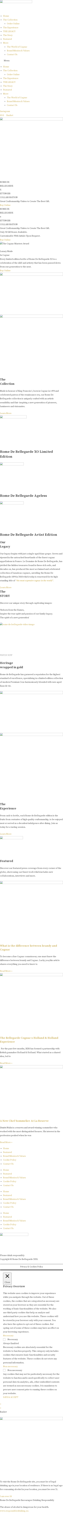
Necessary (12, 1339)
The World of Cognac (17, 47)
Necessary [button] (8, 1335)
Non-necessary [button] (10, 1366)
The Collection (10, 19)
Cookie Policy (9, 1160)
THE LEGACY (9, 31)
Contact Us (12, 54)
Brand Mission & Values (18, 50)
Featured (7, 39)
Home (6, 16)
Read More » (6, 971)
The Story (8, 35)
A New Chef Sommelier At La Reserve (24, 1121)
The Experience (10, 27)
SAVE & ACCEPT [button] (10, 1397)
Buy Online (5, 205)
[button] (31, 61)
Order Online (13, 23)
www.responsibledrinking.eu (14, 1511)
